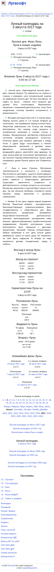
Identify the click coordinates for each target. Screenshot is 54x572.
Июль (47, 407)
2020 (18, 416)
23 (20, 403)
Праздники (6, 507)
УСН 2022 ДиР (7, 549)
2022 (30, 416)
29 (40, 403)
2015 (32, 413)
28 (37, 403)
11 (27, 400)
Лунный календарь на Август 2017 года (27, 425)
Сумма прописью (9, 553)
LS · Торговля (7, 480)
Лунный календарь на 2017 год (21, 14)
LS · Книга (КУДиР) (9, 495)
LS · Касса (5, 491)
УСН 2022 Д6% (8, 545)
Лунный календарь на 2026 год (23, 455)
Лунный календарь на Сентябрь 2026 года (27, 463)
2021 (24, 416)
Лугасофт (11, 566)
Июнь (41, 407)
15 (40, 400)
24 (24, 403)
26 (30, 403)
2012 (15, 413)
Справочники (7, 518)
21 (14, 403)
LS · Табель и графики (11, 498)
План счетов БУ (8, 530)
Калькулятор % (8, 556)
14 (37, 400)
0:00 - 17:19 (16, 54)
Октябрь (27, 409)
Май (36, 407)
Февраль (15, 407)
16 (43, 400)
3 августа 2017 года (27, 444)
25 (27, 403)
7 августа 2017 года (16, 374)
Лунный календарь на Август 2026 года (27, 451)
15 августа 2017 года (37, 374)
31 (47, 403)
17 (47, 400)
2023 (35, 416)
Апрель (29, 407)
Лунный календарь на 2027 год (22, 466)
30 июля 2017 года (37, 364)
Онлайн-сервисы (8, 534)
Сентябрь (18, 409)
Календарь (6, 503)
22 (17, 403)
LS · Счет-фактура (9, 483)
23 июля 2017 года (16, 364)
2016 (38, 413)
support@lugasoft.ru (29, 568)
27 (34, 403)
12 (30, 400)
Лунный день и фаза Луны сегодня (27, 432)
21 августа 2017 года (27, 385)
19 (7, 403)
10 (23, 400)
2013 (21, 413)
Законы (4, 526)
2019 (13, 416)
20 (10, 403)
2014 (27, 413)
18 (50, 400)
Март (22, 407)
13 (33, 400)
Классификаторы (8, 515)
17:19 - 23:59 (16, 65)
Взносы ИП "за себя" (10, 541)
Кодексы (5, 522)
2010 (4, 413)
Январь (7, 407)
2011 (10, 413)
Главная (4, 14)
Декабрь (44, 409)
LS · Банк (5, 487)
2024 (41, 416)
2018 (49, 413)
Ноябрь (35, 409)
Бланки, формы (8, 511)
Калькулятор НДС (9, 537)
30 (44, 403)
